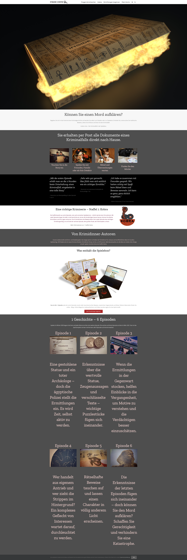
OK (134, 557)
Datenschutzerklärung (125, 557)
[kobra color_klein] (127, 206)
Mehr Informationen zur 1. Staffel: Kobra (82, 225)
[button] (135, 2)
